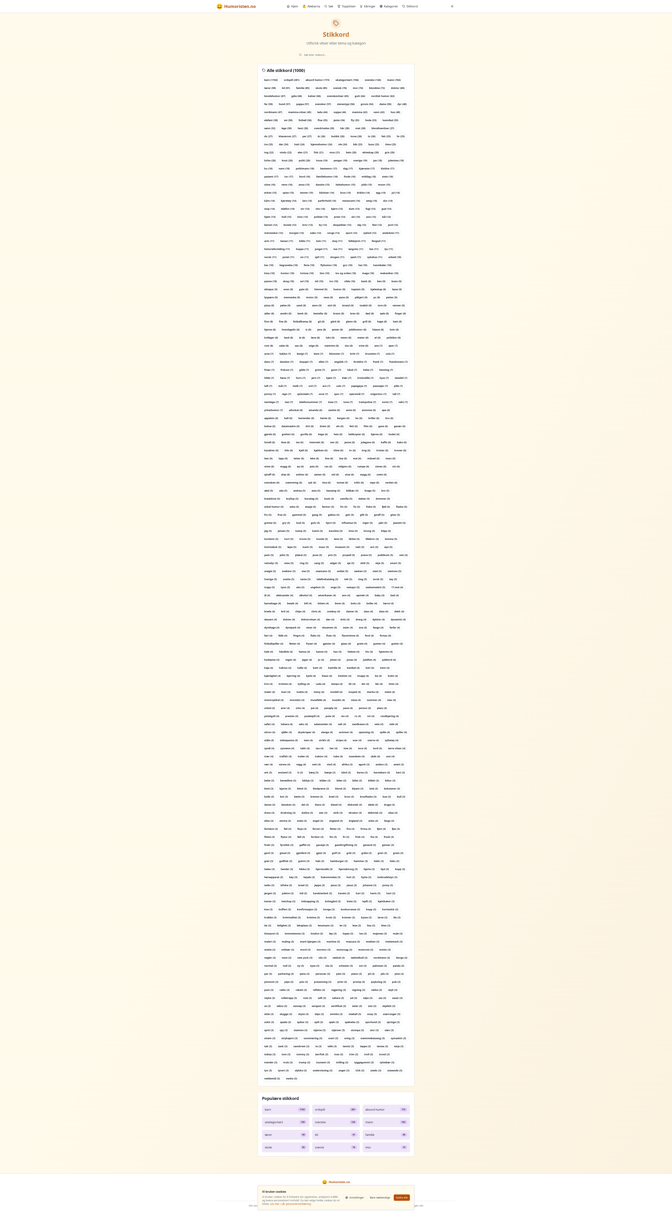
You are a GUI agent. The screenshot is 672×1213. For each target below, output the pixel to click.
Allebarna (311, 6)
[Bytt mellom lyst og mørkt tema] (452, 6)
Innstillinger (356, 1197)
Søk (330, 6)
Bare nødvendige (380, 1197)
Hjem (294, 6)
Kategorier (391, 6)
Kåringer (370, 6)
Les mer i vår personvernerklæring (290, 1203)
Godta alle (402, 1197)
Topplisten (349, 6)
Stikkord (412, 6)
